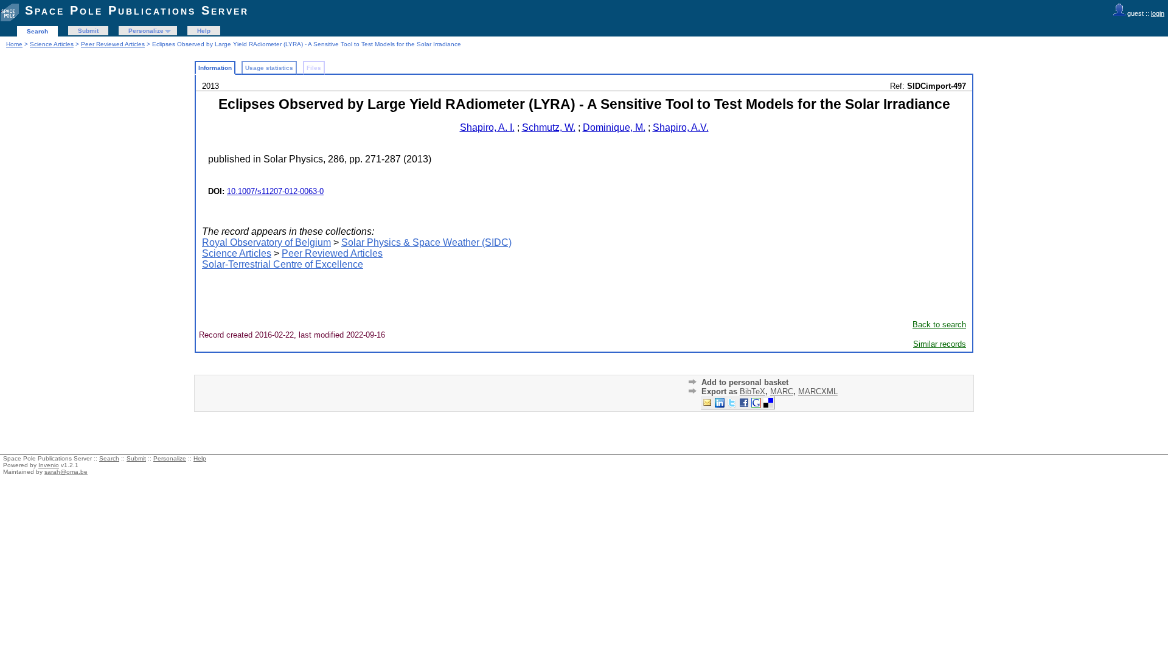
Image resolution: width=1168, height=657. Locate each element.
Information (215, 67)
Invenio (48, 465)
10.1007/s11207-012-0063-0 (275, 191)
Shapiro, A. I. (487, 127)
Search (37, 31)
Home (14, 44)
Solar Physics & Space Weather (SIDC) (426, 242)
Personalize (146, 30)
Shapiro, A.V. (681, 127)
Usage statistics (269, 67)
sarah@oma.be (66, 471)
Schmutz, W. (548, 127)
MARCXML (818, 391)
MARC (781, 391)
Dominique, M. (614, 127)
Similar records (939, 344)
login (1157, 13)
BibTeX (752, 391)
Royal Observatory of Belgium (266, 242)
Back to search (939, 324)
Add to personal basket (744, 382)
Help (203, 30)
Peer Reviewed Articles (113, 44)
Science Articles (52, 44)
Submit (88, 30)
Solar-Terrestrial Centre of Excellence (282, 264)
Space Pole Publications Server (137, 10)
